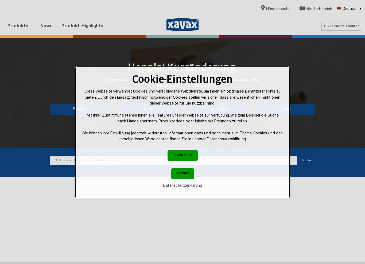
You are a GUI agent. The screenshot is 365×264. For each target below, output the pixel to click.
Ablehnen (183, 173)
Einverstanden (182, 155)
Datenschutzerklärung (182, 186)
